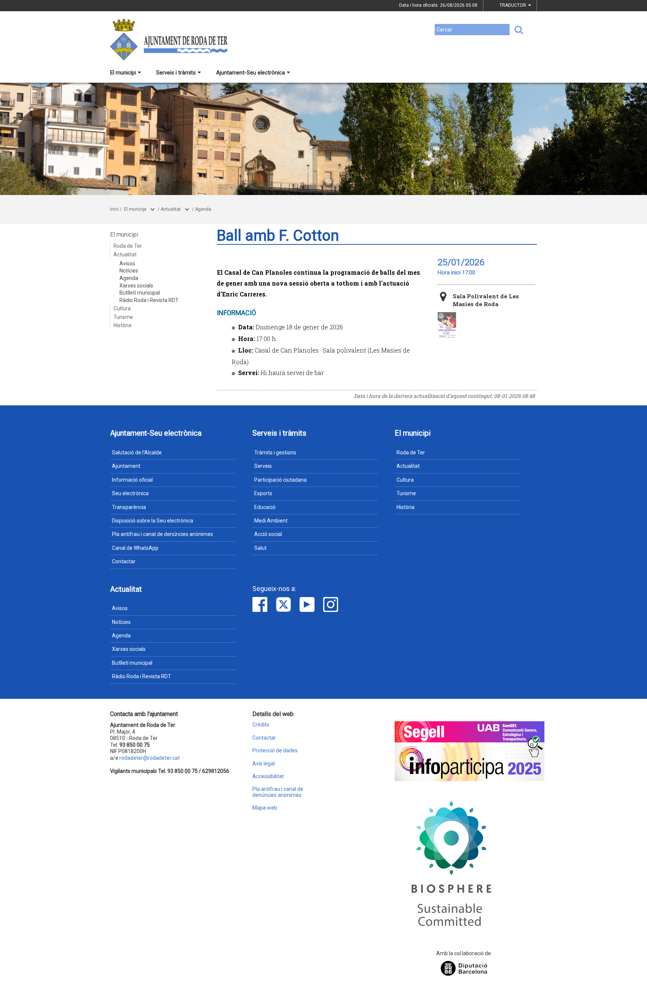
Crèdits (260, 725)
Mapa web (264, 808)
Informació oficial (132, 480)
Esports (263, 493)
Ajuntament (126, 466)
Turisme (123, 317)
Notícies (128, 271)
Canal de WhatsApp (135, 548)
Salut (260, 548)
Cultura (122, 308)
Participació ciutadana (280, 480)
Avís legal (263, 764)
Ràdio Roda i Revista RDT (149, 300)
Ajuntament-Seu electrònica (250, 72)
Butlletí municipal (139, 293)
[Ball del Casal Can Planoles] (447, 325)
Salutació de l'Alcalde (137, 453)
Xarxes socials (136, 286)
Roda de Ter (127, 246)
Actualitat (171, 209)
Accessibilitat (268, 776)
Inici (114, 209)
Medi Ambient (271, 521)
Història (122, 325)
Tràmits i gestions (275, 453)
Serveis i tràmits (176, 72)
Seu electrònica (130, 493)
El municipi (123, 72)
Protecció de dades (275, 750)
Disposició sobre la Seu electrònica (152, 521)
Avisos (127, 263)
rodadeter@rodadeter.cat (149, 758)
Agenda (203, 209)
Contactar (124, 561)
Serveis (263, 466)
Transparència (129, 507)
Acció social (268, 534)
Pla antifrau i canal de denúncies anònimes (162, 534)
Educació (265, 507)
